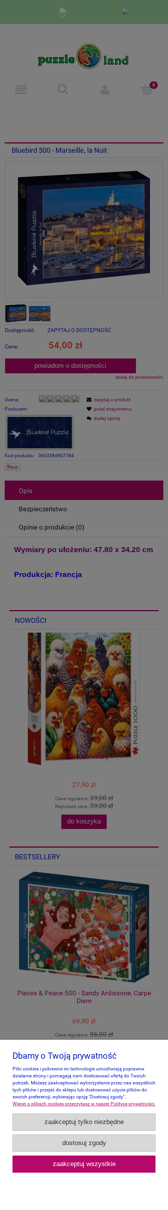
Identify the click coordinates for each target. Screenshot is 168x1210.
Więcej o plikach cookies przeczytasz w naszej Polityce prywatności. (84, 1104)
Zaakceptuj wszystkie (84, 1164)
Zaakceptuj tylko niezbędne (84, 1122)
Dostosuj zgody (84, 1143)
